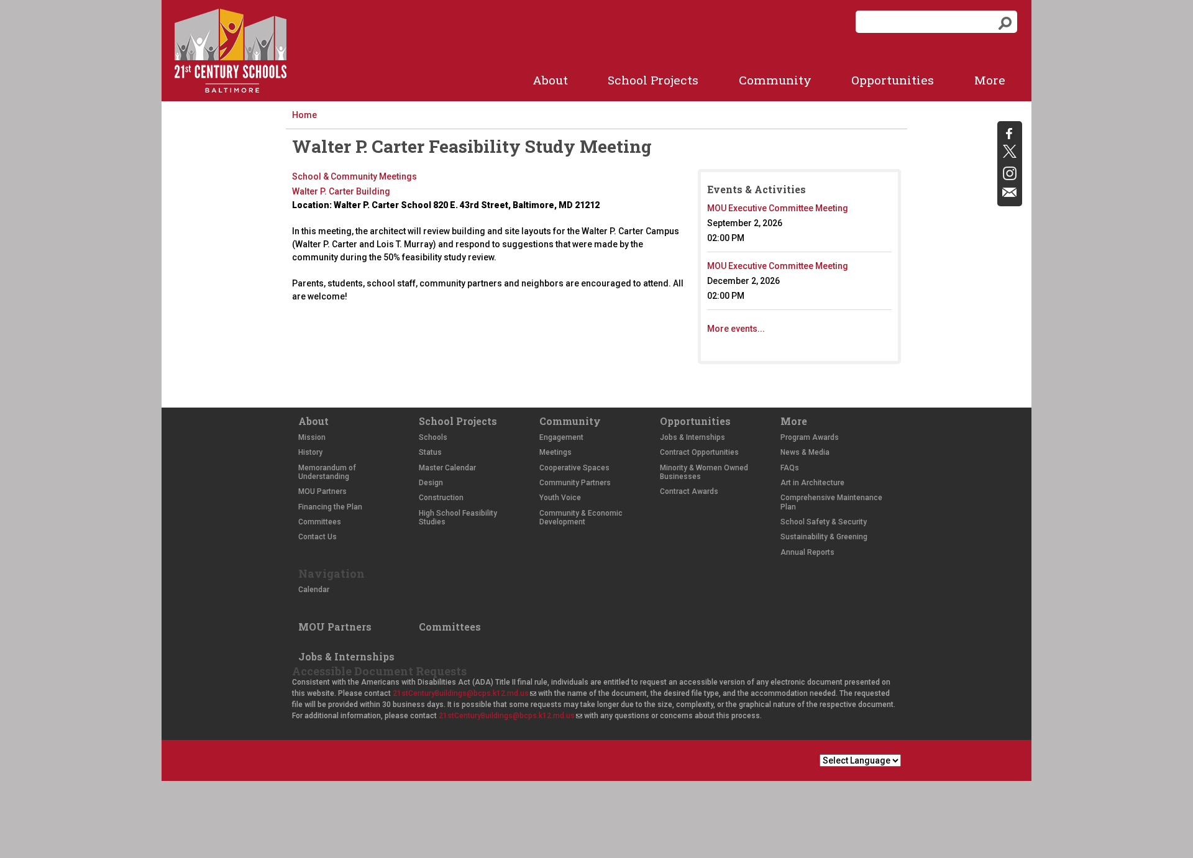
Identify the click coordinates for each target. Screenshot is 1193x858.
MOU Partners (322, 491)
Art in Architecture (812, 482)
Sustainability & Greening (823, 536)
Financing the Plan (330, 507)
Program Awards (809, 437)
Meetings (555, 452)
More (989, 80)
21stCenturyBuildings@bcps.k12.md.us (464, 693)
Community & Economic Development (581, 517)
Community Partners (575, 482)
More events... (736, 329)
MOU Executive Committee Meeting (777, 208)
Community (775, 80)
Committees (319, 522)
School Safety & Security (823, 522)
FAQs (789, 467)
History (310, 452)
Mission (312, 437)
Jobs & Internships (692, 437)
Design (431, 482)
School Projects (653, 80)
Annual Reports (807, 552)
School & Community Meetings (354, 176)
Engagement (561, 437)
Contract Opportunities (699, 452)
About (550, 80)
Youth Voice (560, 497)
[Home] (230, 51)
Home (304, 115)
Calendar (313, 589)
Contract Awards (689, 491)
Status (430, 452)
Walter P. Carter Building (341, 191)
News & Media (805, 452)
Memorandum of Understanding (327, 472)
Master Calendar (447, 467)
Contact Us (317, 536)
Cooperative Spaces (574, 467)
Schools (433, 437)
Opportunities (892, 80)
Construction (441, 497)
